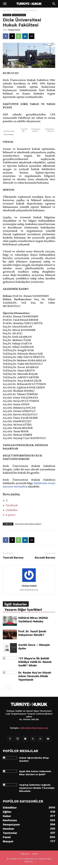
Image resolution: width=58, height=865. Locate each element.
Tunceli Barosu (13, 557)
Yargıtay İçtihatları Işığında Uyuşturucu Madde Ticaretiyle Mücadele (36, 787)
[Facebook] (5, 36)
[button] (4, 4)
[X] (12, 36)
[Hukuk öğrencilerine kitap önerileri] (10, 759)
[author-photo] (29, 582)
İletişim (35, 854)
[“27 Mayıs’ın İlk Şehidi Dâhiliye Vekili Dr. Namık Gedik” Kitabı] (10, 661)
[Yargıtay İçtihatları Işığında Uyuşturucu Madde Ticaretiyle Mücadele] (10, 786)
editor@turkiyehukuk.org (34, 728)
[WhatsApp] (18, 36)
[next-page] (9, 687)
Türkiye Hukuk (14, 30)
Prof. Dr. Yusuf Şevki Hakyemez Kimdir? (32, 633)
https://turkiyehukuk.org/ (29, 590)
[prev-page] (4, 687)
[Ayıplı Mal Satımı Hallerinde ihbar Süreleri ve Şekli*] (10, 773)
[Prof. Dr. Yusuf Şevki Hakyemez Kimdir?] (10, 634)
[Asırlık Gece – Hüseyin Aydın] (10, 648)
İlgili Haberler (16, 604)
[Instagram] (17, 739)
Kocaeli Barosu (45, 557)
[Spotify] (25, 739)
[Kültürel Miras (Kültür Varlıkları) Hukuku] (10, 621)
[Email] (31, 36)
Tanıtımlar (17, 10)
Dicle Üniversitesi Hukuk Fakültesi (28, 524)
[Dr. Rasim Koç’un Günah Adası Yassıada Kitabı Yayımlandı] (10, 676)
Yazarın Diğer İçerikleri (23, 610)
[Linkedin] (25, 36)
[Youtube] (48, 739)
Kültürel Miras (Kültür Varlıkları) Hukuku (33, 619)
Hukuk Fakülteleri (30, 10)
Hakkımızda (25, 854)
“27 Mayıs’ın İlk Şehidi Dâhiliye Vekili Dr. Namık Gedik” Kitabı (35, 662)
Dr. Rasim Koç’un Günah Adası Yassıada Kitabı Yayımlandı (34, 676)
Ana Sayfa (7, 10)
